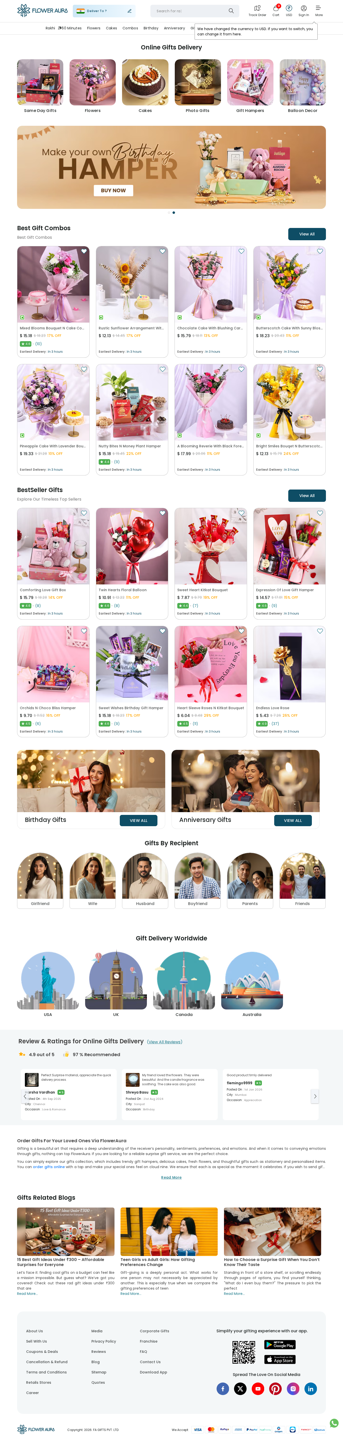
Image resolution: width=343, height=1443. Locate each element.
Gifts (195, 28)
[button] (171, 167)
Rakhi (50, 28)
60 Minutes (72, 28)
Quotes (98, 1382)
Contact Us (150, 1361)
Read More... (27, 1293)
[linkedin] (310, 1388)
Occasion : (33, 1109)
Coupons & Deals (42, 1351)
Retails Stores (38, 1382)
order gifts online (49, 1166)
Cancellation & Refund (47, 1361)
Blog (95, 1361)
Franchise (148, 1341)
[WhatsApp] (334, 1425)
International (285, 28)
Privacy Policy (103, 1341)
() (165, 1042)
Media (96, 1331)
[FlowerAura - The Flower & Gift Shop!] (42, 16)
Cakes (111, 28)
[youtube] (258, 1388)
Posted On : (33, 1099)
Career (32, 1392)
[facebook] (222, 1388)
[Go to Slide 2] (174, 212)
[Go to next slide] (315, 1096)
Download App (153, 1372)
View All (307, 234)
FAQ (143, 1351)
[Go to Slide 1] (169, 213)
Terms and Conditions (46, 1372)
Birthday (151, 28)
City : (28, 1104)
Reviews (98, 1351)
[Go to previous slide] (25, 1096)
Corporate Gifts (154, 1331)
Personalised (216, 28)
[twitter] (240, 1388)
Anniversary (174, 28)
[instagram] (293, 1388)
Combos (130, 28)
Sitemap (98, 1372)
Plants (238, 28)
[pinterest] (275, 1388)
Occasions (259, 28)
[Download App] (280, 1348)
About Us (34, 1331)
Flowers (93, 28)
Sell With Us (36, 1341)
